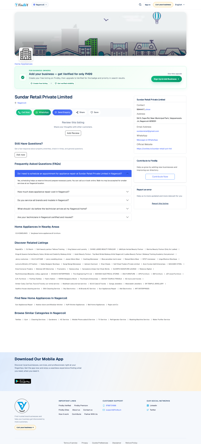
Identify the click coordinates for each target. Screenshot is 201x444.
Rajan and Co (113, 305)
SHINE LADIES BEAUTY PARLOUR (103, 249)
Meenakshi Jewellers (133, 284)
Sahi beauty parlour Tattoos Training (50, 249)
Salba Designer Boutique (50, 264)
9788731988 (111, 405)
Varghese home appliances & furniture (45, 233)
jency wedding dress (54, 259)
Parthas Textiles (35, 279)
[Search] (140, 4)
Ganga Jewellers (115, 284)
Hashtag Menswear (90, 259)
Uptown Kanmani (91, 264)
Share (82, 112)
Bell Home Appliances (96, 305)
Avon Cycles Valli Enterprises (154, 264)
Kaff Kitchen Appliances (75, 305)
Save (96, 112)
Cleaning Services (38, 319)
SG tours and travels (133, 279)
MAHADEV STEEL (175, 264)
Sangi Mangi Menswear (72, 264)
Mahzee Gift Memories (45, 269)
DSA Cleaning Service (51, 289)
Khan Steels (105, 264)
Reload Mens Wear (132, 259)
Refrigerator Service (118, 319)
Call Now (26, 112)
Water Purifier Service (161, 319)
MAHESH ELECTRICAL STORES (107, 274)
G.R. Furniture (20, 279)
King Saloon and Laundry (77, 249)
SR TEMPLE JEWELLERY (154, 284)
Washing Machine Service (139, 319)
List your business (163, 5)
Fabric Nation (50, 279)
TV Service (102, 319)
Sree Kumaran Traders (24, 269)
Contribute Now (160, 176)
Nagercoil (22, 103)
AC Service (64, 319)
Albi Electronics (126, 289)
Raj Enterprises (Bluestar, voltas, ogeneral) (31, 274)
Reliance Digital (146, 269)
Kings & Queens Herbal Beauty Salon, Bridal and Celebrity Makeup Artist (43, 254)
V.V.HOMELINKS (21, 233)
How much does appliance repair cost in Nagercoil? (43, 191)
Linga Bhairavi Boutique (168, 259)
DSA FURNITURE (129, 274)
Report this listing (160, 203)
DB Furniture (158, 274)
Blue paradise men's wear (111, 259)
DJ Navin (29, 249)
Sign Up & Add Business (165, 79)
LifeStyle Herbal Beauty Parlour (131, 249)
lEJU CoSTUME (37, 259)
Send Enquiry (64, 112)
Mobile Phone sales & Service (83, 319)
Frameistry (61, 269)
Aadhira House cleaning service (27, 289)
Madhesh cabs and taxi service (75, 284)
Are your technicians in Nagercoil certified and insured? (45, 217)
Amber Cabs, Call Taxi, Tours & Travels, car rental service (37, 284)
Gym (26, 319)
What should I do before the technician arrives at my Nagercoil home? (52, 208)
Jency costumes (21, 259)
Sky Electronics (69, 289)
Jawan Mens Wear (72, 259)
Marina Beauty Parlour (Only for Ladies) (162, 249)
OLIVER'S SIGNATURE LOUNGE (124, 269)
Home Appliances (23, 63)
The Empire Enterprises (89, 279)
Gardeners (53, 319)
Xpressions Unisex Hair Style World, (96, 269)
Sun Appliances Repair (107, 289)
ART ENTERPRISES (142, 289)
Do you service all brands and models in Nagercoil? (43, 200)
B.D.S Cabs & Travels (98, 284)
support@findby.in (113, 410)
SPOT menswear (148, 259)
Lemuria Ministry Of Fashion (26, 264)
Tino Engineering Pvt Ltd (82, 274)
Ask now (20, 154)
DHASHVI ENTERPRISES (60, 274)
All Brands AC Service (87, 289)
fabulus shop (74, 269)
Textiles (18, 319)
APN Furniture (143, 274)
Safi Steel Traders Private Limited (126, 264)
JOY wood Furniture (173, 274)
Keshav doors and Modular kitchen (49, 305)
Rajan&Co (19, 249)
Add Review (73, 133)
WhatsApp (44, 112)
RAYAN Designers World (68, 279)
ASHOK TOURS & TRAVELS (111, 279)
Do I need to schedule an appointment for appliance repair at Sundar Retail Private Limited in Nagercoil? (70, 173)
